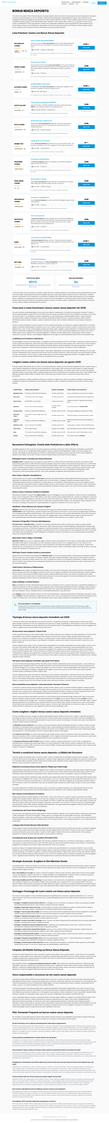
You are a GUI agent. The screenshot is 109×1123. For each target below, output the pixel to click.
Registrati (102, 3)
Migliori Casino (65, 2)
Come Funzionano (76, 2)
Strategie (71, 4)
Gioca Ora (86, 47)
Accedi (93, 3)
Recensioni (85, 2)
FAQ (77, 4)
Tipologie (63, 4)
